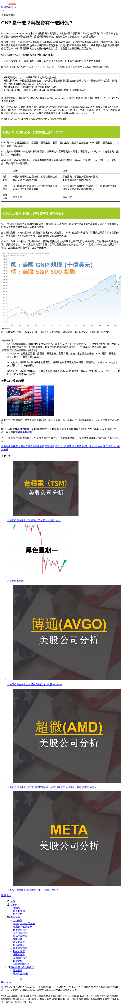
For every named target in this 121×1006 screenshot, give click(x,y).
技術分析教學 (20, 929)
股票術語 (49, 446)
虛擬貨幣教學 (20, 957)
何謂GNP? (6, 340)
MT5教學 (17, 920)
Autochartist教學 (21, 964)
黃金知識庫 (19, 942)
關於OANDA (96, 446)
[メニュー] (2, 10)
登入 (13, 6)
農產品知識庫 (20, 948)
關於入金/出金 (20, 973)
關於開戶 (17, 970)
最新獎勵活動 (81, 446)
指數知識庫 (19, 951)
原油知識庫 (19, 945)
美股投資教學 (20, 933)
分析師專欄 (19, 910)
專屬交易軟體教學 (22, 926)
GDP (11, 223)
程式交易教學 (20, 936)
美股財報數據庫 (9, 446)
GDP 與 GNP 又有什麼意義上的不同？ (18, 350)
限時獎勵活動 (25, 432)
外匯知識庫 (19, 954)
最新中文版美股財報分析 (31, 446)
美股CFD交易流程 (64, 446)
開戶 (3, 895)
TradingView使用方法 (24, 923)
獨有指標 (17, 914)
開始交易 (6, 6)
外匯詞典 (17, 939)
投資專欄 (17, 960)
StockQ (16, 908)
